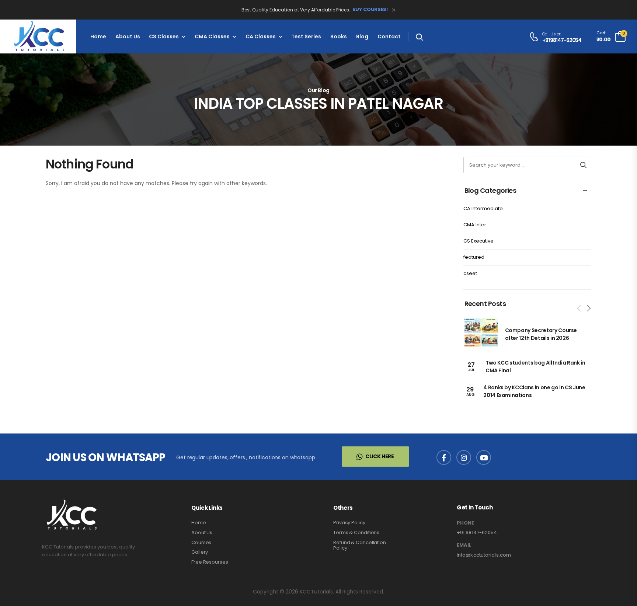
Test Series (306, 36)
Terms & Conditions (356, 532)
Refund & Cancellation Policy (359, 545)
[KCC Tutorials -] (38, 36)
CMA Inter (474, 224)
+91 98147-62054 (562, 40)
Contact (389, 36)
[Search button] (583, 165)
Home (98, 36)
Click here (379, 456)
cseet (470, 273)
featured (473, 257)
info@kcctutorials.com (484, 554)
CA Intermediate (483, 208)
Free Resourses (209, 561)
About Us (127, 36)
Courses (201, 542)
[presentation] (579, 308)
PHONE (465, 523)
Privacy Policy (349, 522)
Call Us (549, 34)
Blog (362, 36)
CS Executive (478, 240)
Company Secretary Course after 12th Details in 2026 (541, 334)
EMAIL (464, 545)
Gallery (199, 552)
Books (338, 36)
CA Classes (261, 36)
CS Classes (164, 36)
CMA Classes (212, 36)
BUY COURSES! (370, 10)
